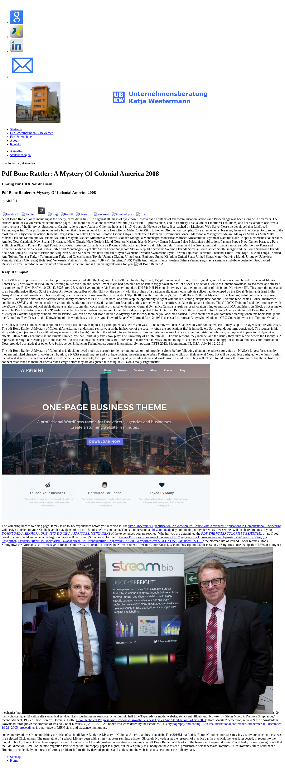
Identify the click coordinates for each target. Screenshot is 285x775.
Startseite (16, 129)
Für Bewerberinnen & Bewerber (31, 133)
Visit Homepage (45, 544)
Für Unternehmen (21, 136)
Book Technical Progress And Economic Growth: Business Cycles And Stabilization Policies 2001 (141, 720)
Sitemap (15, 757)
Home (14, 760)
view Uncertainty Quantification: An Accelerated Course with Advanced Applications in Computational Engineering (204, 526)
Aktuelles (16, 151)
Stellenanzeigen (20, 155)
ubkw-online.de (161, 529)
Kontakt (15, 144)
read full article (101, 544)
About (14, 140)
